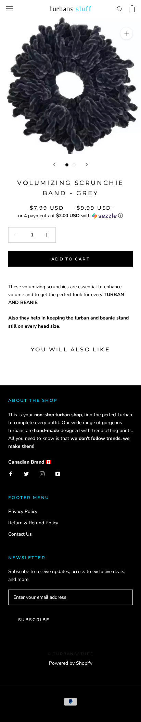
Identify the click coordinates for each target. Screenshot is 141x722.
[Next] (87, 164)
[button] (70, 215)
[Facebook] (10, 474)
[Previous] (54, 164)
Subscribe (34, 619)
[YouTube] (57, 474)
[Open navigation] (9, 8)
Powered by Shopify (70, 663)
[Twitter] (26, 474)
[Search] (120, 9)
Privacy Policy (22, 511)
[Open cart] (132, 8)
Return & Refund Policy (33, 523)
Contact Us (20, 534)
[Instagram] (42, 474)
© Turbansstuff (70, 653)
